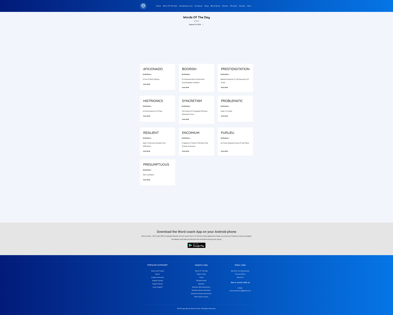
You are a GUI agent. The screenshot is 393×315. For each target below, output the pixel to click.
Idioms (225, 6)
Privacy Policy (240, 274)
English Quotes (157, 280)
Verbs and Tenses (157, 271)
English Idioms (157, 284)
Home (158, 6)
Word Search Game (201, 297)
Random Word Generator (201, 287)
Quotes (242, 6)
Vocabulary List (186, 6)
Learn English (158, 287)
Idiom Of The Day (201, 271)
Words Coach (195, 308)
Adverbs (201, 284)
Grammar (199, 6)
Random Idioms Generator (201, 290)
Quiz (249, 6)
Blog (207, 6)
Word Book (215, 6)
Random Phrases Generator (201, 293)
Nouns (157, 274)
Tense (201, 277)
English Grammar (157, 277)
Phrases (233, 6)
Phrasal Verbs (201, 280)
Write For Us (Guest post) (240, 271)
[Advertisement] (196, 46)
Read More (146, 84)
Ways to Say (201, 274)
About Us (240, 277)
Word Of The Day (170, 6)
